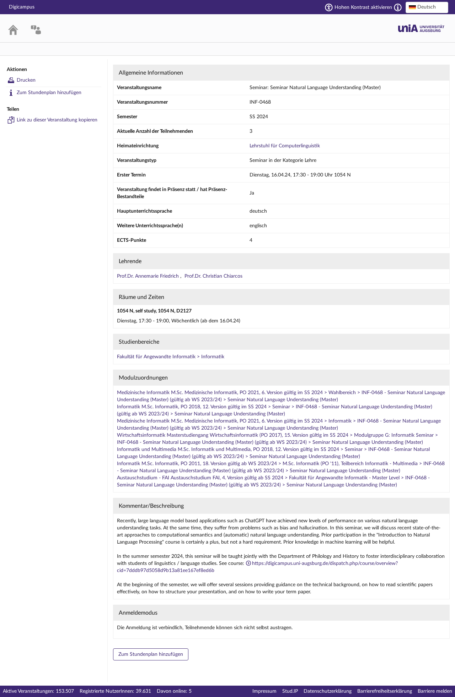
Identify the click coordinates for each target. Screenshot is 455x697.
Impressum (264, 691)
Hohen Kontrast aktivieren (363, 7)
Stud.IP (290, 691)
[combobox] (427, 7)
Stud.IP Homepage (421, 28)
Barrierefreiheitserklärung (384, 691)
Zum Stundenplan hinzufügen (49, 92)
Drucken (26, 80)
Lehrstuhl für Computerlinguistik (285, 145)
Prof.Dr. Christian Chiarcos (213, 276)
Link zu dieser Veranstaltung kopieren (57, 120)
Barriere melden (435, 691)
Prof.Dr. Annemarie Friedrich (148, 276)
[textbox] (427, 7)
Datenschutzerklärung (328, 691)
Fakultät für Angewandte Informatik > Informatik (170, 356)
